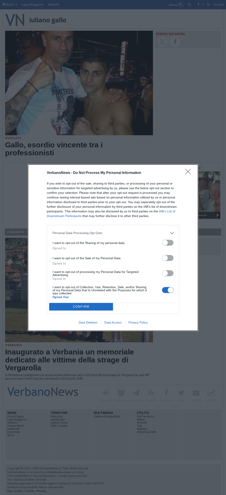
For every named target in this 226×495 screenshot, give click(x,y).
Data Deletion (88, 322)
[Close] (189, 173)
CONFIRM (81, 306)
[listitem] (113, 233)
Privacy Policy (138, 322)
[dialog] (113, 247)
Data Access (113, 322)
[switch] (167, 243)
